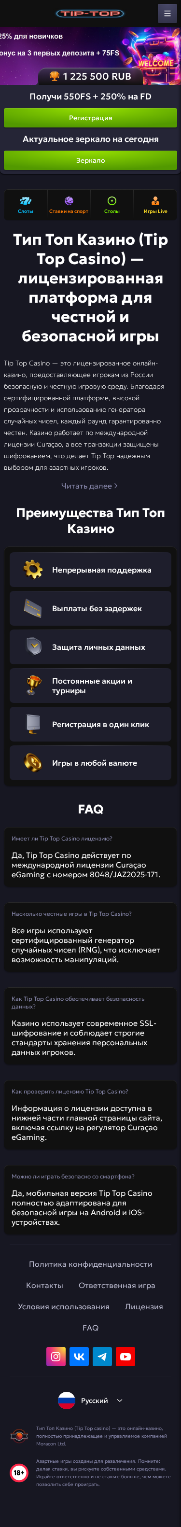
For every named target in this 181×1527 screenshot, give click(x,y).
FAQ (90, 1327)
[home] (91, 13)
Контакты (44, 1285)
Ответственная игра (117, 1285)
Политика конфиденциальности (91, 1264)
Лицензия (144, 1306)
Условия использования (64, 1306)
